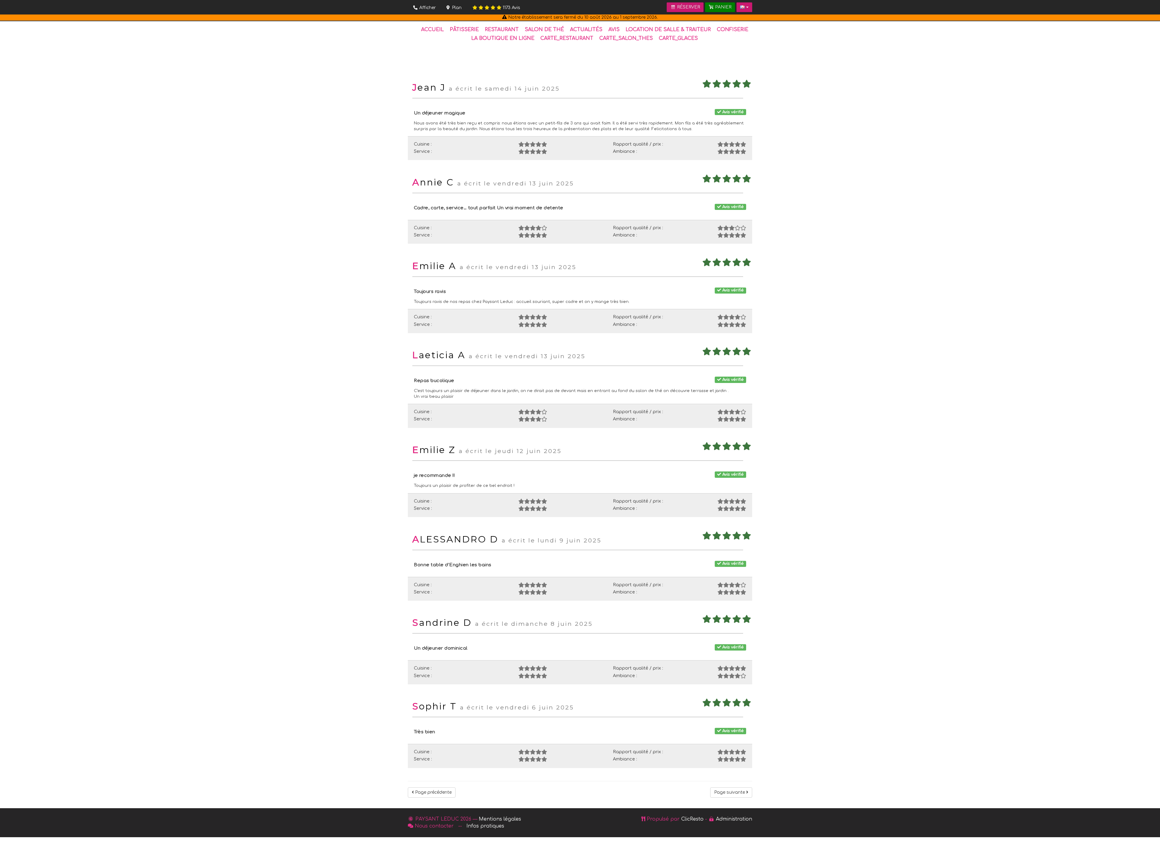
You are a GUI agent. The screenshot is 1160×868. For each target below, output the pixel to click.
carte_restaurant (566, 38)
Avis (511, 7)
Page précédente (433, 792)
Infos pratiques (485, 826)
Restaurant (502, 29)
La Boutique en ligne (502, 38)
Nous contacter (434, 826)
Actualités (586, 29)
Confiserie (732, 29)
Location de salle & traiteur (668, 29)
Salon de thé (544, 29)
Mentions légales (500, 819)
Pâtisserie (464, 29)
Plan (456, 7)
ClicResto (692, 819)
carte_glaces (678, 38)
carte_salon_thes (626, 38)
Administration (734, 819)
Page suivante (730, 792)
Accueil (432, 29)
